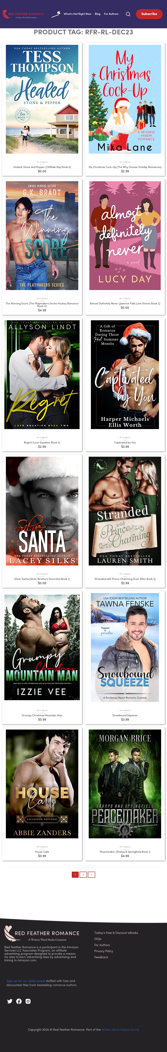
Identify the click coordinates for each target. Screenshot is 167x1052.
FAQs (97, 939)
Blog (97, 14)
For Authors (111, 14)
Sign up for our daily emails (26, 981)
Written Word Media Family (120, 1030)
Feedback (101, 957)
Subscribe (149, 14)
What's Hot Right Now (77, 14)
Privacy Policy (103, 951)
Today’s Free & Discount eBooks (116, 933)
